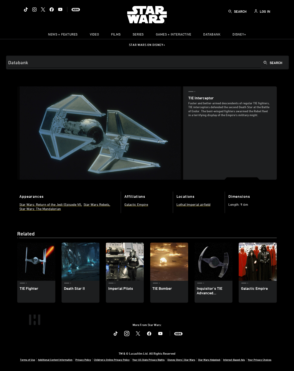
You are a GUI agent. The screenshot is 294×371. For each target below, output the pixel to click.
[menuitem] (94, 35)
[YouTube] (60, 9)
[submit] (230, 11)
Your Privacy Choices (259, 359)
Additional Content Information (55, 359)
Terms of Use (27, 359)
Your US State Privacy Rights (148, 359)
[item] (63, 35)
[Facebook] (52, 9)
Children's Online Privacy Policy (112, 359)
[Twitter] (43, 9)
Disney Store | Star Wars (181, 359)
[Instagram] (34, 9)
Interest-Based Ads (234, 359)
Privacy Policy (83, 359)
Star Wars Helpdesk (209, 359)
